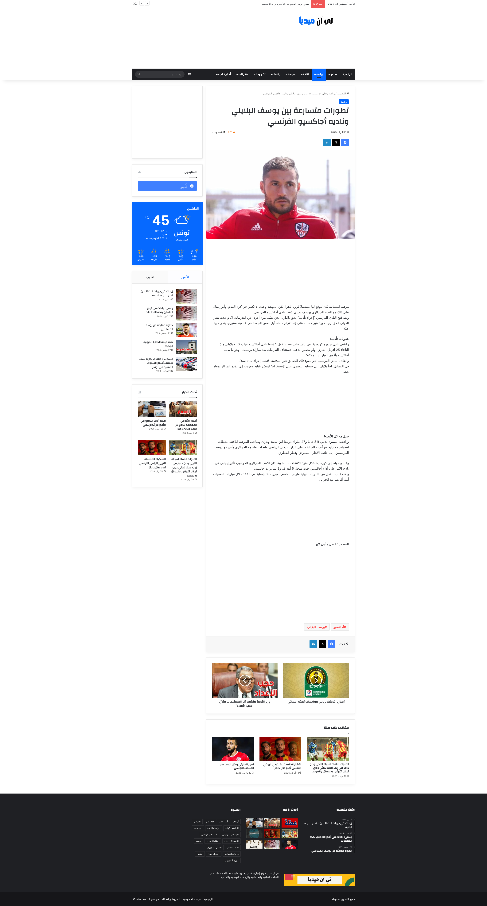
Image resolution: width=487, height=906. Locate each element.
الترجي (197, 821)
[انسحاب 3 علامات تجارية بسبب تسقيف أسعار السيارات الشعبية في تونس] (186, 364)
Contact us (139, 899)
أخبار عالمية (224, 74)
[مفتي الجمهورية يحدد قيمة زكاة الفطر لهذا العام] (254, 844)
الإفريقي (210, 821)
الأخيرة (150, 277)
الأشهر (185, 277)
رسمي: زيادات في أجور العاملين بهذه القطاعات (159, 310)
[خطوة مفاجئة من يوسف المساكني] (186, 330)
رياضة (319, 74)
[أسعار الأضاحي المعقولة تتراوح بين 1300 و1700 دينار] (183, 409)
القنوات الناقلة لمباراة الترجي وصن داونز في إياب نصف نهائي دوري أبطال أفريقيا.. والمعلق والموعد (257, 3)
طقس (200, 853)
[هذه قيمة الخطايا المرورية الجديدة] (186, 347)
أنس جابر (223, 821)
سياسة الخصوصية (192, 899)
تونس (198, 841)
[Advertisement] (205, 38)
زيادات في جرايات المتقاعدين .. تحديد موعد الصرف (156, 293)
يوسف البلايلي (316, 627)
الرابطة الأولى (232, 828)
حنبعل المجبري (214, 847)
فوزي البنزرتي (232, 860)
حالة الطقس (233, 847)
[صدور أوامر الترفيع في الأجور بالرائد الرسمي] (152, 409)
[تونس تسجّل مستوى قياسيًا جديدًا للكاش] (272, 844)
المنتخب (198, 828)
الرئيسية (347, 74)
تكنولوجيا (261, 74)
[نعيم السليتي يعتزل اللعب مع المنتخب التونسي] (233, 749)
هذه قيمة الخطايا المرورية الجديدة (158, 344)
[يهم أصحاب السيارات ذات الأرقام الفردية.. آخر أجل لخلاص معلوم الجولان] (254, 833)
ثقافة (306, 74)
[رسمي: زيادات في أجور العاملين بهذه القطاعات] (186, 313)
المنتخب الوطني (209, 834)
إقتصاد (276, 74)
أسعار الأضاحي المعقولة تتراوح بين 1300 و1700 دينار (186, 424)
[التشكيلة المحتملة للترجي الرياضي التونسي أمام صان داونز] (280, 749)
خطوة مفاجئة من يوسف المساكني (159, 327)
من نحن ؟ (154, 899)
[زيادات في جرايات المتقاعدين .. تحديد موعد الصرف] (186, 296)
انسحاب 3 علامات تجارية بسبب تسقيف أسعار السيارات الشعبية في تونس (156, 363)
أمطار (236, 821)
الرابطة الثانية (213, 828)
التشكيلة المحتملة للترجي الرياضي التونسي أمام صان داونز (282, 766)
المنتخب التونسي (230, 834)
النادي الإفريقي (231, 841)
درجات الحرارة (232, 853)
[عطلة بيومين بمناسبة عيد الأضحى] (290, 823)
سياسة (291, 74)
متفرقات (243, 74)
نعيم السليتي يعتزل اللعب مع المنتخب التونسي (237, 766)
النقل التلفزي (213, 841)
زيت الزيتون (213, 853)
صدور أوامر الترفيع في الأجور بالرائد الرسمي (153, 422)
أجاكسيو (339, 627)
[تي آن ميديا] (319, 21)
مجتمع (334, 74)
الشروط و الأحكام (171, 899)
